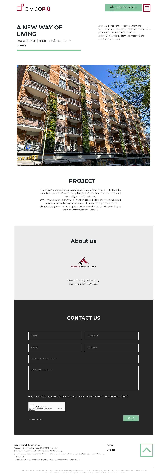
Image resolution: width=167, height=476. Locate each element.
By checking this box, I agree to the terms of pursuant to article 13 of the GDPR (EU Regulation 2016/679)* (79, 396)
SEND (131, 418)
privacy (73, 396)
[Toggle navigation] (146, 8)
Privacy (110, 445)
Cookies (111, 450)
